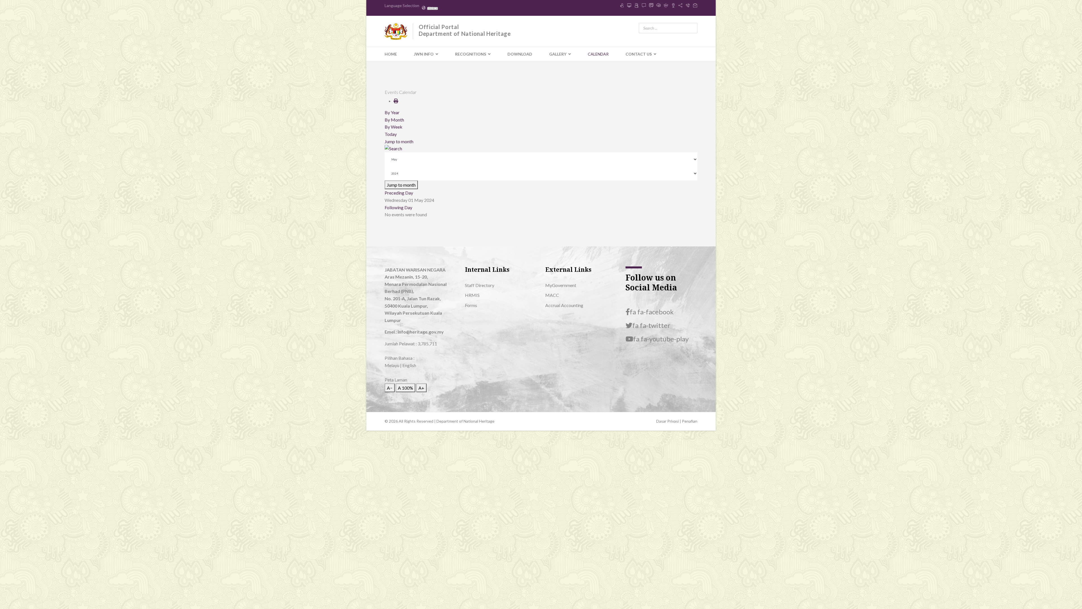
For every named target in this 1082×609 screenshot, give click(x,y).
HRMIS (472, 295)
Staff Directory (479, 285)
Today (391, 134)
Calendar (598, 54)
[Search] (541, 148)
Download (519, 54)
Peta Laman (396, 379)
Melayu (392, 365)
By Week (393, 126)
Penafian (689, 421)
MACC (552, 295)
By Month (394, 119)
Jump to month (399, 141)
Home (391, 54)
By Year (392, 112)
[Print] (396, 100)
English (409, 365)
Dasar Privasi (668, 421)
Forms (471, 305)
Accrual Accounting (564, 305)
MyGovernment (560, 285)
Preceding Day (399, 192)
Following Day (398, 207)
